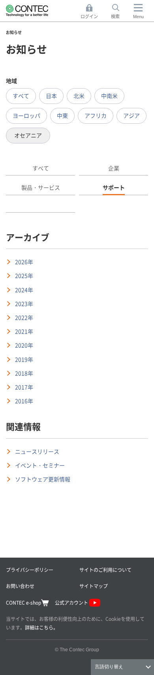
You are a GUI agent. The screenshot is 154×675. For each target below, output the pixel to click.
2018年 (24, 373)
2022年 (24, 317)
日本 (51, 96)
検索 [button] (119, 11)
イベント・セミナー (40, 465)
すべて (21, 96)
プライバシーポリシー (29, 569)
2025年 (24, 275)
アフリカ (96, 115)
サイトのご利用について (105, 569)
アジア (131, 115)
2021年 (24, 331)
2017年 (24, 387)
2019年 (24, 359)
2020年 (24, 345)
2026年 (24, 262)
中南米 (109, 96)
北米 (79, 96)
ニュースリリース (37, 451)
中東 (62, 115)
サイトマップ (93, 586)
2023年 (24, 303)
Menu (138, 16)
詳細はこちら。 (41, 627)
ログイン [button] (91, 11)
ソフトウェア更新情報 (42, 479)
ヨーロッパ (26, 115)
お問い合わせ (20, 586)
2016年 (24, 401)
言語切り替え (109, 666)
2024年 (24, 290)
